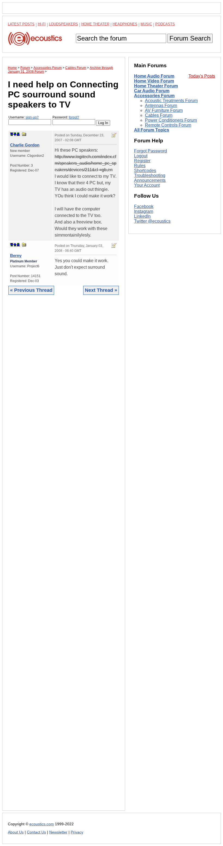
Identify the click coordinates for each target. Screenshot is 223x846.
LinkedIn (142, 216)
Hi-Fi (42, 24)
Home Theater (95, 24)
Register (142, 160)
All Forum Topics (151, 130)
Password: (65, 117)
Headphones (125, 24)
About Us (16, 832)
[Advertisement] (63, 557)
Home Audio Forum (154, 76)
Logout (140, 156)
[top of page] (11, 134)
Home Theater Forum (156, 86)
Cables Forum (158, 115)
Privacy (77, 832)
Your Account (147, 185)
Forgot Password (150, 151)
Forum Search (189, 38)
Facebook (143, 206)
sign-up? (32, 117)
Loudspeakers (63, 24)
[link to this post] (24, 134)
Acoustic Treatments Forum (171, 100)
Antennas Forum (161, 105)
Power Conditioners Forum (171, 120)
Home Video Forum (154, 81)
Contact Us (36, 832)
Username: (23, 117)
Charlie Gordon (24, 145)
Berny (15, 255)
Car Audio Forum (151, 90)
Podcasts (165, 24)
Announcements (150, 180)
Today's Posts (201, 76)
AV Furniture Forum (164, 110)
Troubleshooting (149, 175)
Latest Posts (21, 24)
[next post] (15, 134)
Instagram (143, 211)
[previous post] (15, 244)
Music (146, 24)
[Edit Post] (114, 135)
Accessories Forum (154, 95)
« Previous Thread (31, 290)
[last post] (18, 134)
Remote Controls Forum (168, 125)
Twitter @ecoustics (152, 221)
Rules (139, 165)
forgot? (74, 117)
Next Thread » (101, 290)
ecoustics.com (41, 824)
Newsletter (58, 832)
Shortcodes (145, 170)
